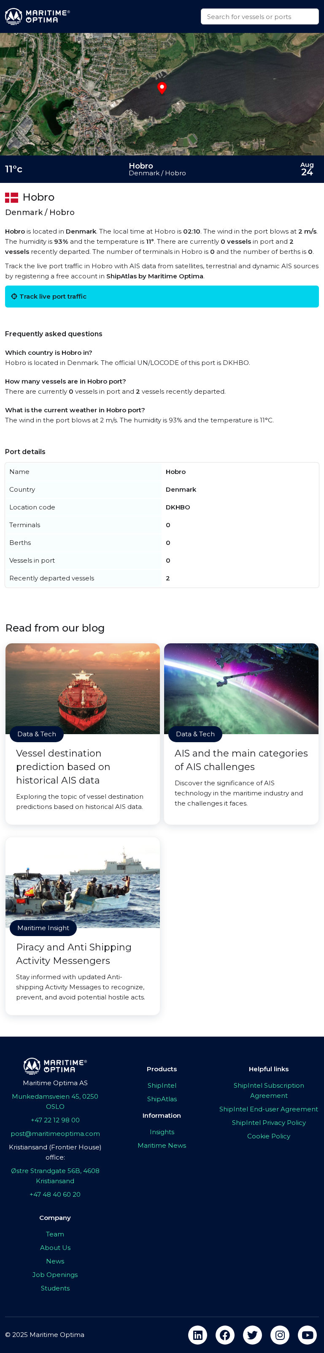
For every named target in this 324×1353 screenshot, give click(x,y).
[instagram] (279, 1335)
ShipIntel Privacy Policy (269, 1123)
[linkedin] (197, 1335)
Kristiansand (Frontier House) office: (55, 1152)
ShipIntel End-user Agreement (268, 1109)
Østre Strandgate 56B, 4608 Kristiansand (55, 1176)
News (55, 1261)
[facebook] (225, 1335)
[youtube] (307, 1335)
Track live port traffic (52, 296)
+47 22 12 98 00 (55, 1120)
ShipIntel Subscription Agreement (269, 1090)
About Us (55, 1248)
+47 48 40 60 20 (55, 1194)
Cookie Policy (268, 1136)
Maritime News (162, 1145)
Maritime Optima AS (55, 1083)
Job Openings (55, 1275)
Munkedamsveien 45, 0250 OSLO (55, 1101)
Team (55, 1234)
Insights (162, 1132)
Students (55, 1288)
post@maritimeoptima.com (55, 1134)
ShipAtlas (162, 1099)
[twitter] (252, 1335)
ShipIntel (162, 1085)
